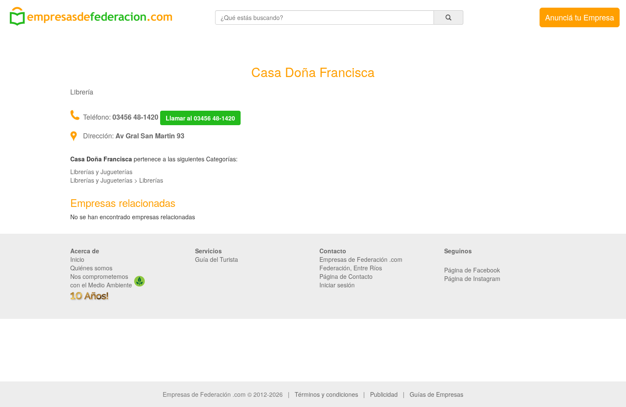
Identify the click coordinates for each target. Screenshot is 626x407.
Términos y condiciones (326, 394)
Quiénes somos (91, 268)
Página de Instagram (472, 278)
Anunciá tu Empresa (579, 17)
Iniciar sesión (337, 285)
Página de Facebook (472, 270)
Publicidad (384, 394)
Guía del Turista (216, 259)
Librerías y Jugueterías (101, 171)
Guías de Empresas (436, 394)
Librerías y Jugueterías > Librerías (116, 180)
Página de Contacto (346, 276)
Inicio (77, 259)
